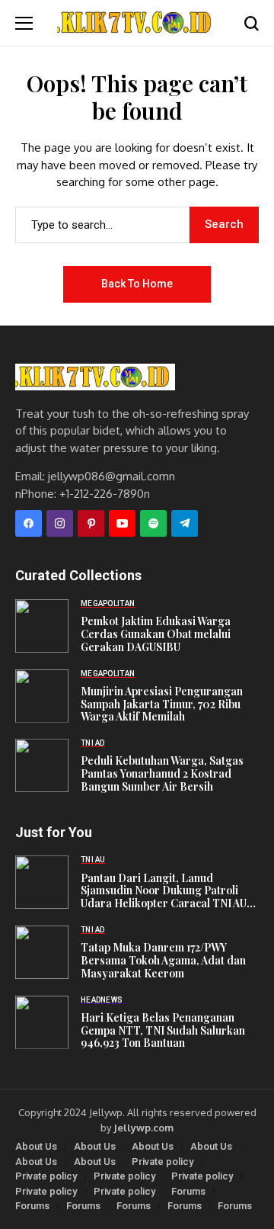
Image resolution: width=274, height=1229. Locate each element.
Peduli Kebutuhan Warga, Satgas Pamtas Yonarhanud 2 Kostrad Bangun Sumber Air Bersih (162, 774)
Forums (188, 1191)
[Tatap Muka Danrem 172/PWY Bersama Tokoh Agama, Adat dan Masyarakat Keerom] (41, 952)
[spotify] (153, 523)
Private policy (162, 1161)
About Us (36, 1146)
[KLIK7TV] (95, 377)
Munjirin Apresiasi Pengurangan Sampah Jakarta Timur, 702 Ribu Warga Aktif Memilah (162, 704)
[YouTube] (122, 523)
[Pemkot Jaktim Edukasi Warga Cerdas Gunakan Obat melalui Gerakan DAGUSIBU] (41, 626)
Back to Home (137, 284)
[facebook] (28, 523)
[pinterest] (91, 523)
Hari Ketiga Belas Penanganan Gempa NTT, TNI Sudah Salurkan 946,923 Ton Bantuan (163, 1031)
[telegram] (184, 523)
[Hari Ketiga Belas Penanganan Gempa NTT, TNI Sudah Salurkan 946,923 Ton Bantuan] (41, 1022)
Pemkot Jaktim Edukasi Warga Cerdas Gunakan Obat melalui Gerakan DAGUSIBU (156, 634)
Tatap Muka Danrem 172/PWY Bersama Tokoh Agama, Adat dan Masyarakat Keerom (163, 961)
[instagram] (59, 523)
